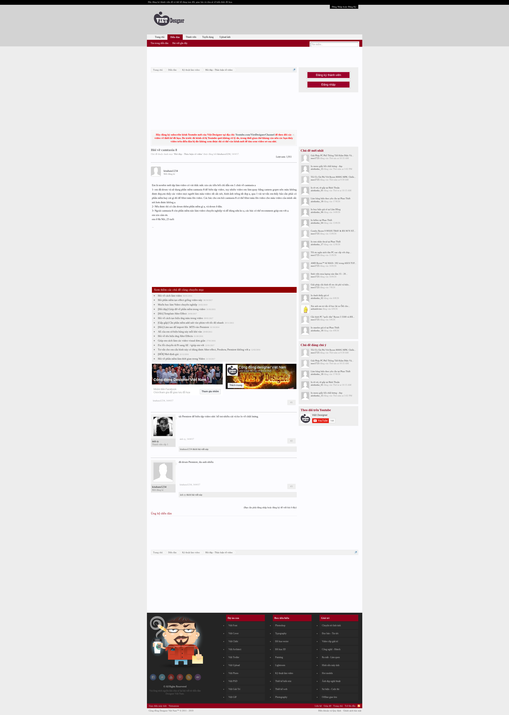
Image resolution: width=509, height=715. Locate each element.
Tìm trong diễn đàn (159, 43)
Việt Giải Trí (234, 689)
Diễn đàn (175, 37)
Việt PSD (232, 681)
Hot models (327, 673)
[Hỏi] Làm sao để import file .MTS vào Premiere (183, 327)
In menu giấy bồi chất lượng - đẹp (326, 166)
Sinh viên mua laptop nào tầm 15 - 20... (329, 274)
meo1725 (315, 158)
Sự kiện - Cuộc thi (330, 689)
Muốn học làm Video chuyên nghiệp (177, 304)
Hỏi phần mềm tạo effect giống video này (180, 299)
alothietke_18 (317, 201)
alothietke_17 (317, 244)
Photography (281, 697)
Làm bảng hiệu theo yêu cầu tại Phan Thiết (330, 198)
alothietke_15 (317, 169)
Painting (279, 657)
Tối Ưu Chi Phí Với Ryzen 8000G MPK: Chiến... (333, 177)
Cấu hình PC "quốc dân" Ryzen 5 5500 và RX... (333, 317)
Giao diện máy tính (158, 706)
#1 (291, 402)
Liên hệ (318, 706)
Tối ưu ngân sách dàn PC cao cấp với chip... (331, 252)
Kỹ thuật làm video (284, 673)
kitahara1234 (223, 154)
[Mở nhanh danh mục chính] (294, 69)
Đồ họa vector (281, 641)
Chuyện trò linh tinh (331, 625)
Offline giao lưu (329, 697)
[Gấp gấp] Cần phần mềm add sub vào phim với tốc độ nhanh (191, 322)
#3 (291, 486)
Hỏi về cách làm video (170, 295)
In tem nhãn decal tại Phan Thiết (326, 241)
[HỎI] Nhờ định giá (168, 354)
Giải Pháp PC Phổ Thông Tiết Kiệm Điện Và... (332, 155)
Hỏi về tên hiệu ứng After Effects (175, 336)
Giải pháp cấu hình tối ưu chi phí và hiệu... (330, 284)
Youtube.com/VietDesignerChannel (255, 134)
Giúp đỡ (327, 706)
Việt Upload (234, 665)
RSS (358, 705)
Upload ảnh (225, 37)
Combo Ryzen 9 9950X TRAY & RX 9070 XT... (333, 231)
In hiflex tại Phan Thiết (321, 220)
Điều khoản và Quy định (329, 710)
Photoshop (280, 625)
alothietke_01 (317, 190)
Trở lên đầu (350, 706)
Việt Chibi (233, 641)
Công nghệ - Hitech (331, 649)
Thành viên (191, 37)
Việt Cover (233, 633)
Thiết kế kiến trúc (283, 681)
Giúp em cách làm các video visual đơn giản (181, 340)
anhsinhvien (316, 309)
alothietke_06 (317, 212)
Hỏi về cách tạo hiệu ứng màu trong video (180, 318)
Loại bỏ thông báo (293, 134)
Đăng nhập (328, 84)
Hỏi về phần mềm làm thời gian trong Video (181, 358)
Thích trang (235, 385)
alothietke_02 (317, 298)
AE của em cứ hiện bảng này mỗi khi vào (180, 331)
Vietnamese (174, 706)
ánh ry (155, 441)
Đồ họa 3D (280, 649)
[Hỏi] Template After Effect (172, 313)
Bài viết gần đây (179, 43)
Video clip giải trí (330, 641)
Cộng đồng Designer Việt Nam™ (171, 710)
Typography (281, 633)
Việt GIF (232, 697)
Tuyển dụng (208, 37)
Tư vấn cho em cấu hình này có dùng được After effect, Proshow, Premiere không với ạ (204, 349)
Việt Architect (234, 649)
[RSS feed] (189, 679)
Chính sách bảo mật (352, 710)
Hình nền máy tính (330, 665)
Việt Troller (233, 657)
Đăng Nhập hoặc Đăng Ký (344, 7)
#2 (291, 441)
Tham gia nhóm (210, 391)
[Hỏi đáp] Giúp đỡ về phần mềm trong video (181, 309)
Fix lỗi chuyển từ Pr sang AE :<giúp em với (181, 345)
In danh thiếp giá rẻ (320, 295)
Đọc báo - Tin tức (330, 633)
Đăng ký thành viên (328, 75)
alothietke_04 (317, 223)
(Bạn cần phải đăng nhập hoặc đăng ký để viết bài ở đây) (270, 507)
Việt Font (232, 625)
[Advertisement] (254, 56)
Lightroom (280, 665)
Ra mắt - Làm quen (331, 657)
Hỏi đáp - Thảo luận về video (188, 154)
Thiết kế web (281, 689)
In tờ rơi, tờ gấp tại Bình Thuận (325, 187)
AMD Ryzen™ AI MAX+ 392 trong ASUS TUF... (333, 263)
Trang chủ (159, 37)
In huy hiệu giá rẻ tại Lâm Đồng (326, 209)
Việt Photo (233, 673)
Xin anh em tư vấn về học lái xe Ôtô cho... (330, 306)
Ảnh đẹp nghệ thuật (331, 681)
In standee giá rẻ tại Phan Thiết (325, 327)
